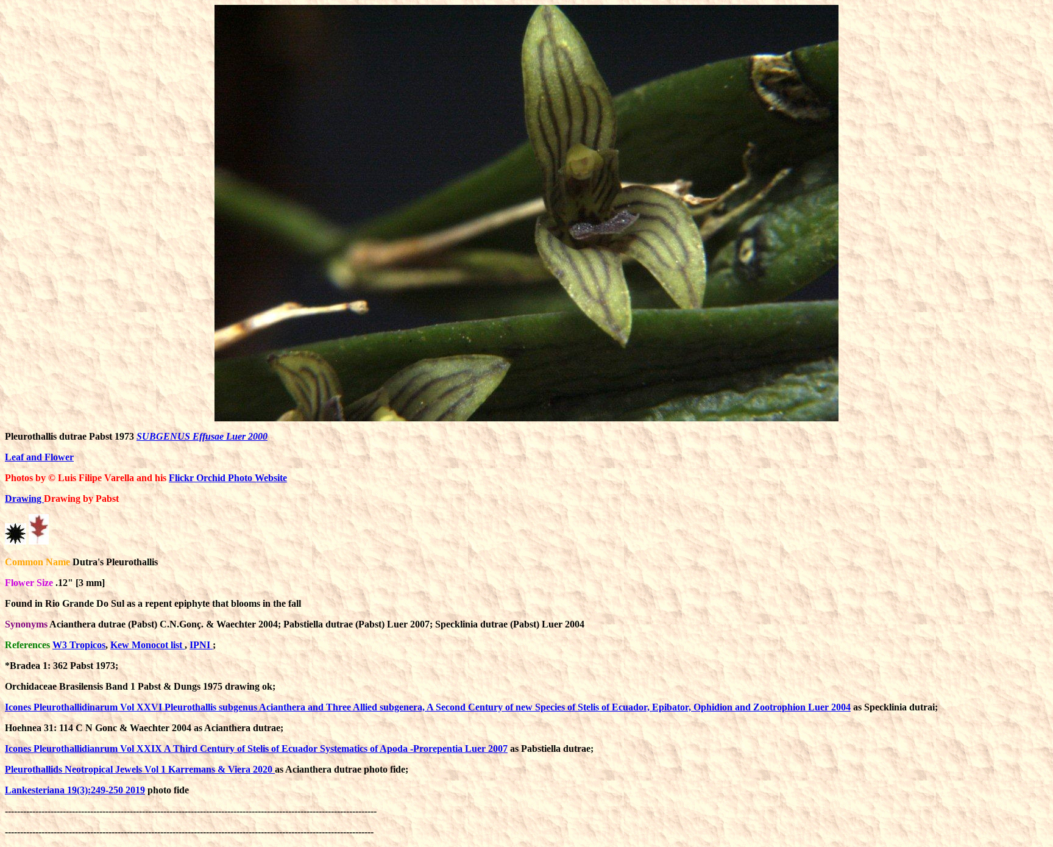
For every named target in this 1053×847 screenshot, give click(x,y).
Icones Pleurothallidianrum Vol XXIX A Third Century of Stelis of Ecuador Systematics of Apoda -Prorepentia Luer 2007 (256, 748)
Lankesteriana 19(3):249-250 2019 (75, 790)
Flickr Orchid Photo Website (228, 478)
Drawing (24, 498)
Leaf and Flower (39, 457)
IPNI (201, 645)
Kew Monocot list (147, 645)
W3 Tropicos (78, 645)
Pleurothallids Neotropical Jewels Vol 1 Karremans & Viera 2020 (140, 769)
